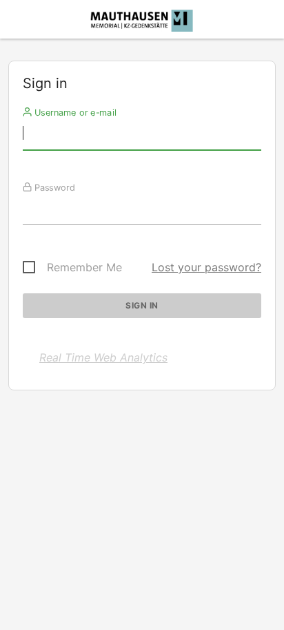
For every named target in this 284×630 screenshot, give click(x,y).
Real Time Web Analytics (103, 357)
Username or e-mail (74, 112)
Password (53, 187)
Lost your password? (206, 267)
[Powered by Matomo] (142, 23)
